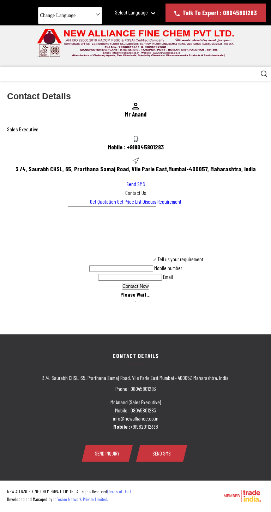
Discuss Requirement (162, 201)
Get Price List (129, 201)
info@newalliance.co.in (135, 418)
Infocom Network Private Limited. (80, 499)
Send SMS (135, 184)
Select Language (131, 12)
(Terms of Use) (119, 491)
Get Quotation (103, 201)
